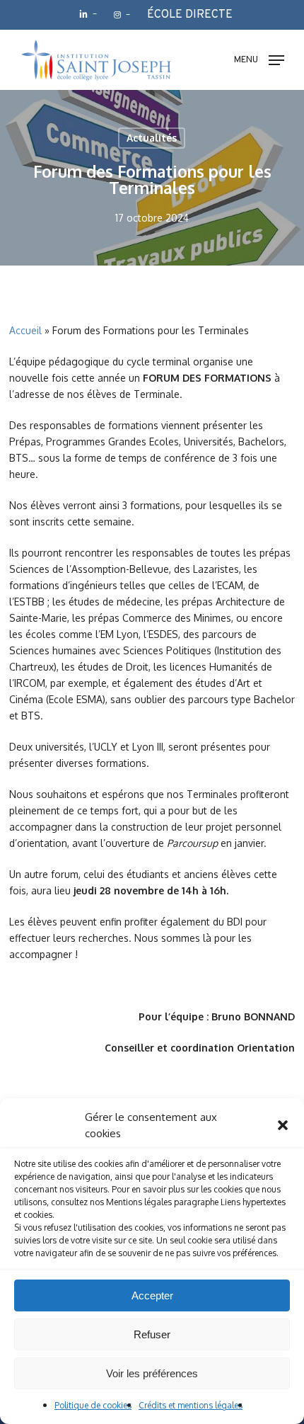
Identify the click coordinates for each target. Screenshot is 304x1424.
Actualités (152, 138)
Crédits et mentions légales (190, 1405)
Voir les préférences (152, 1373)
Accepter (152, 1295)
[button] (283, 1125)
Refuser (152, 1334)
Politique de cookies (92, 1405)
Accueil (25, 330)
